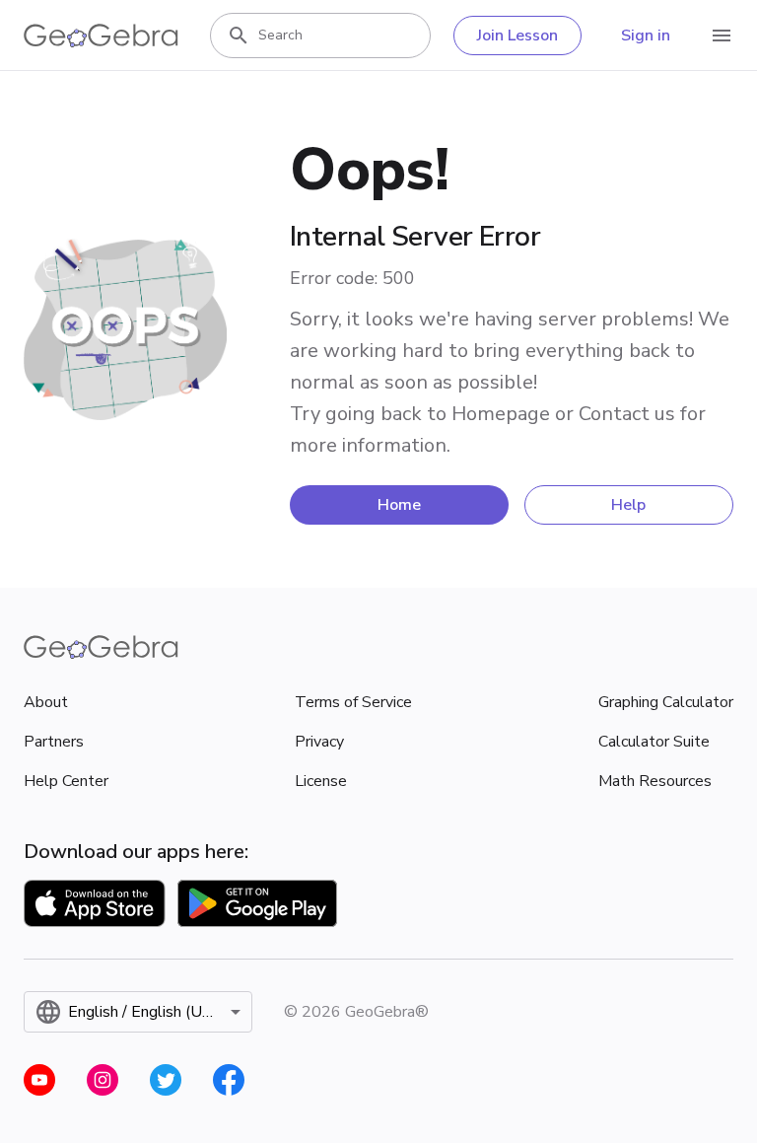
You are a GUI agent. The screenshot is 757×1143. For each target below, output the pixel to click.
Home (399, 505)
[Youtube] (39, 1080)
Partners (54, 741)
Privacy (319, 741)
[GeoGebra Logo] (101, 35)
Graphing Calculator (665, 702)
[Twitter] (165, 1080)
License (321, 781)
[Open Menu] (721, 35)
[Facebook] (228, 1080)
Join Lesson (517, 35)
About (46, 702)
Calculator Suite (654, 741)
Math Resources (655, 781)
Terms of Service (353, 702)
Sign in (645, 35)
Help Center (66, 781)
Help (628, 505)
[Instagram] (102, 1080)
